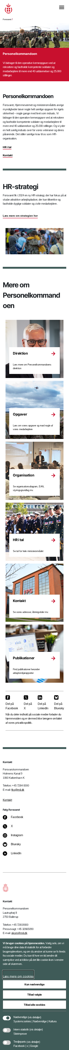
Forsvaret (7, 19)
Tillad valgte (34, 994)
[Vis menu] (61, 7)
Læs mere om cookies (18, 976)
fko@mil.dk (17, 789)
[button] (34, 1015)
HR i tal (7, 147)
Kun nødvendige (34, 984)
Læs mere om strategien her (20, 215)
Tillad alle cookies (34, 1004)
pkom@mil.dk (19, 933)
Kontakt (8, 155)
